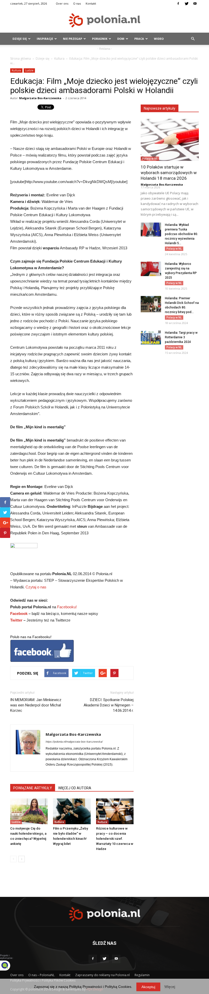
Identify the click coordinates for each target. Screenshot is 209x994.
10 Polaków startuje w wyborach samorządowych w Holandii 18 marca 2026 (169, 172)
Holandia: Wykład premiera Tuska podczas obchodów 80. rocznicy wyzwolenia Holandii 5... (181, 234)
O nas (77, 3)
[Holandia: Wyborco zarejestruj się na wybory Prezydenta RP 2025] (151, 269)
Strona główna (20, 58)
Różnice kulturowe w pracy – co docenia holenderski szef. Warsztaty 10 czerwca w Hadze (114, 839)
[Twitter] (186, 3)
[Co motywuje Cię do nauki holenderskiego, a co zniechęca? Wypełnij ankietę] (29, 811)
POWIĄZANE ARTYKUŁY (32, 788)
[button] (193, 39)
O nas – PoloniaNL (41, 975)
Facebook (19, 613)
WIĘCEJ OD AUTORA (74, 788)
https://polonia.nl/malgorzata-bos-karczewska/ (74, 741)
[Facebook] (178, 3)
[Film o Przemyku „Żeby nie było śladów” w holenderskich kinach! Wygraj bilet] (71, 811)
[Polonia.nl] (104, 20)
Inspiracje (45, 39)
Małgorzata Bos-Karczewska (40, 98)
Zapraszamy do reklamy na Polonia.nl (102, 975)
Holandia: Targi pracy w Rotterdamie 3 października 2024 (181, 337)
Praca (139, 39)
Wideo (159, 39)
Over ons (62, 3)
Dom (120, 39)
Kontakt (91, 3)
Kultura (59, 58)
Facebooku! (67, 607)
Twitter (16, 620)
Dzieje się (19, 39)
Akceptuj (148, 987)
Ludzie (29, 70)
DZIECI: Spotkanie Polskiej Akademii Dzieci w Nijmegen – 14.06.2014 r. (109, 705)
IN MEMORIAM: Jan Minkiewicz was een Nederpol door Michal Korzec (35, 705)
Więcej (169, 987)
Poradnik (99, 39)
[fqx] (9, 965)
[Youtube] (195, 3)
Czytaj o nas (35, 587)
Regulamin (142, 975)
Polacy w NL (150, 158)
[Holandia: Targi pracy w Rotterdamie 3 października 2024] (151, 337)
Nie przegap (72, 39)
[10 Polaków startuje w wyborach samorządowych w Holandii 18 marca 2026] (170, 140)
